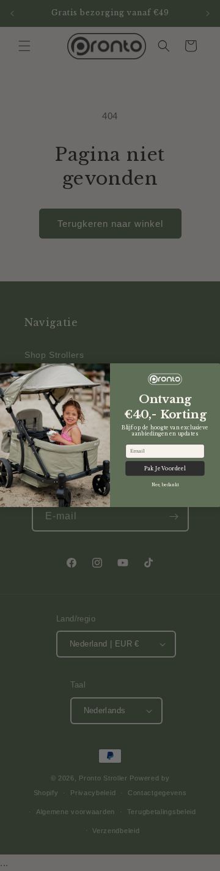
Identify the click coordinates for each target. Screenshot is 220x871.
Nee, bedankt (165, 485)
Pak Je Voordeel (165, 468)
